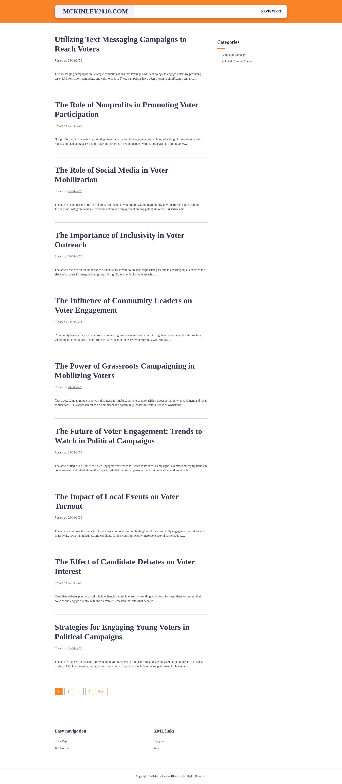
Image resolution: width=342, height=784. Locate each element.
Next (101, 691)
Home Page (61, 741)
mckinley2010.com (95, 11)
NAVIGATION (271, 11)
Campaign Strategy (234, 54)
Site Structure (62, 748)
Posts (156, 748)
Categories (159, 741)
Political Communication (237, 61)
